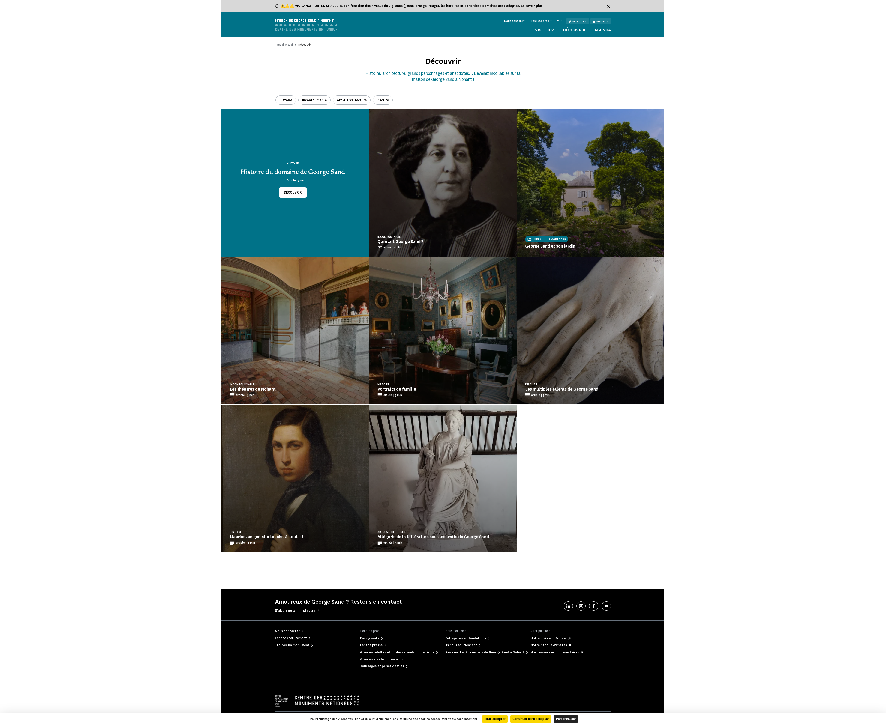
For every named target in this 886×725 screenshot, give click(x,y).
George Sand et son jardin (550, 246)
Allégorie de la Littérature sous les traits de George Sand (433, 537)
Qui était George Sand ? (400, 241)
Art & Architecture (352, 100)
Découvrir (574, 30)
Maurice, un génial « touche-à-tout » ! (266, 537)
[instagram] (581, 606)
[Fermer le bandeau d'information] (608, 6)
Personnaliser (566, 719)
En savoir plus (532, 6)
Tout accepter (495, 719)
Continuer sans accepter (530, 719)
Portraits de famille (396, 389)
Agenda (602, 30)
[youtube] (606, 606)
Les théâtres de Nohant (253, 389)
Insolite (383, 100)
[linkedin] (568, 606)
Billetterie (579, 21)
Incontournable (314, 100)
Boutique (602, 21)
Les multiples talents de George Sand (561, 389)
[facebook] (593, 606)
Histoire (285, 100)
